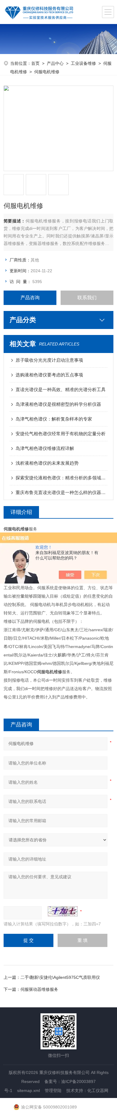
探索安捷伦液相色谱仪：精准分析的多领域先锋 (62, 477)
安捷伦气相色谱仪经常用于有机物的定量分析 (61, 433)
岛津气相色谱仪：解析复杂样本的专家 (54, 418)
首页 (35, 63)
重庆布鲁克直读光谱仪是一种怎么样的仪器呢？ (62, 492)
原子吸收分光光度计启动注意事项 (49, 360)
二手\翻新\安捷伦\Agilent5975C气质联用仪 (60, 977)
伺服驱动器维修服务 (39, 989)
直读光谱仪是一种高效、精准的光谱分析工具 (61, 389)
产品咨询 (30, 297)
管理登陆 (53, 1090)
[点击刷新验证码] (63, 911)
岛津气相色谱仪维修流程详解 (45, 448)
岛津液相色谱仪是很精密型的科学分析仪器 (58, 404)
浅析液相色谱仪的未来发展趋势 (47, 463)
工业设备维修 (83, 63)
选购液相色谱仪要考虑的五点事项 (49, 374)
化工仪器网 (97, 1090)
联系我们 (87, 297)
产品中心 (55, 63)
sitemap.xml (28, 1090)
